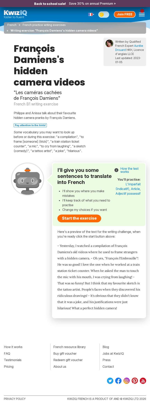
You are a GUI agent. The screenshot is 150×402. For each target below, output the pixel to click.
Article (135, 189)
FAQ (7, 353)
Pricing (8, 366)
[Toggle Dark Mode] (103, 14)
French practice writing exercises (44, 25)
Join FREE (124, 14)
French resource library (69, 347)
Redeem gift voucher (68, 360)
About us (59, 366)
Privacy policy (15, 398)
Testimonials (12, 360)
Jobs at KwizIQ (113, 353)
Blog (106, 347)
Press (107, 360)
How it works (13, 347)
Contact (108, 366)
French (11, 25)
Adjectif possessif (128, 193)
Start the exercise (79, 218)
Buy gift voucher (65, 353)
